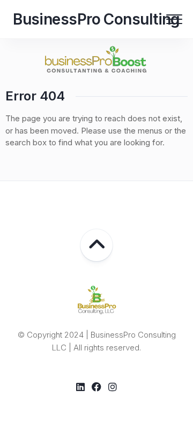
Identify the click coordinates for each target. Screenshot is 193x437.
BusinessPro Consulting (96, 19)
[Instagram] (112, 387)
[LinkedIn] (80, 387)
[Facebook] (96, 387)
